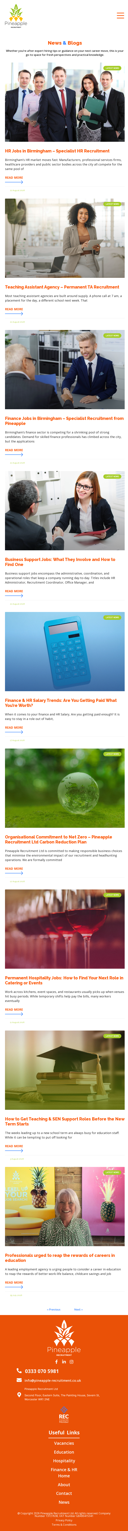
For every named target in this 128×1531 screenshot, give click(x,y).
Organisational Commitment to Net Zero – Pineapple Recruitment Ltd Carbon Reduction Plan (58, 839)
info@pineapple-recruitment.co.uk (52, 1380)
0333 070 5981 (42, 1371)
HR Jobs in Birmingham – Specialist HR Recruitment (57, 150)
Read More (14, 178)
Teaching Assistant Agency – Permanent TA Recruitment (62, 287)
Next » (78, 1309)
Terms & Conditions (64, 1524)
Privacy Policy (64, 1520)
